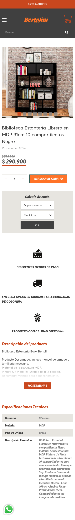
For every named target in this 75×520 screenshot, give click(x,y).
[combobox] (37, 32)
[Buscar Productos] (67, 32)
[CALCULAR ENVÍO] (37, 225)
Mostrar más (37, 385)
